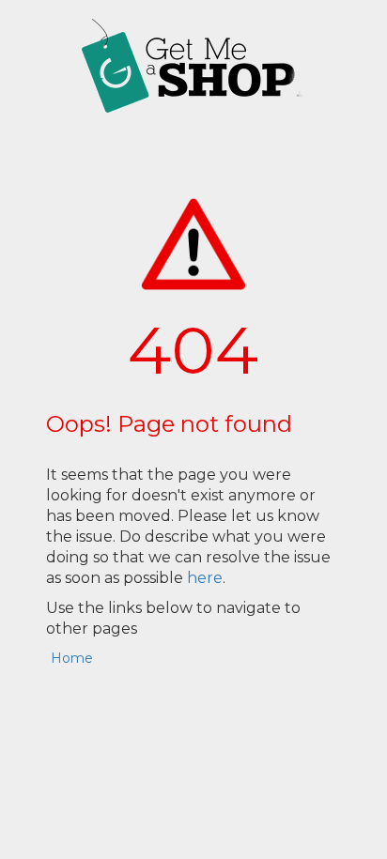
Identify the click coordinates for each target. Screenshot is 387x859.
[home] (193, 65)
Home (72, 658)
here (205, 578)
